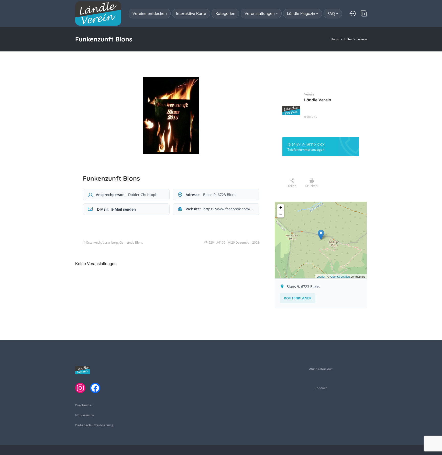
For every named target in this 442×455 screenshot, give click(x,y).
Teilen (292, 185)
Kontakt (321, 388)
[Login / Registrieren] (352, 13)
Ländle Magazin (301, 13)
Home (335, 39)
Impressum (84, 415)
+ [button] (280, 207)
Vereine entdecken (149, 13)
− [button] (280, 214)
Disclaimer (84, 405)
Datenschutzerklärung (94, 425)
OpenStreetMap (340, 276)
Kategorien (225, 13)
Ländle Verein (317, 99)
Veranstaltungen (260, 13)
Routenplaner (297, 298)
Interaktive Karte (191, 13)
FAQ (331, 13)
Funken (362, 39)
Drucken (311, 185)
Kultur (348, 39)
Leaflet (321, 276)
